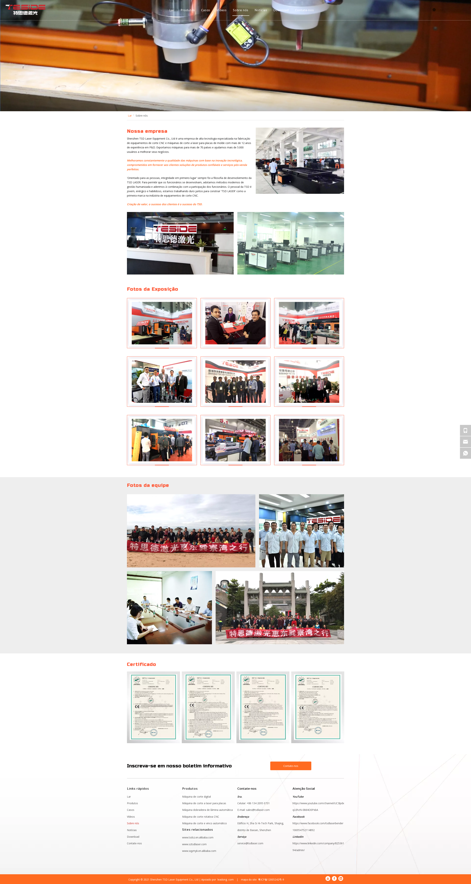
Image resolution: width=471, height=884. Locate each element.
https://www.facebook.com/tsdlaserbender (318, 823)
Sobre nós (240, 10)
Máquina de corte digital (196, 796)
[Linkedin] (340, 878)
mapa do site (249, 879)
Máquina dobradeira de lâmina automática (207, 810)
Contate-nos (304, 10)
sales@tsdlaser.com (258, 810)
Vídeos (221, 10)
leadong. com (225, 879)
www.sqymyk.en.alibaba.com (199, 851)
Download (281, 10)
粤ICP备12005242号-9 (271, 879)
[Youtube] (327, 878)
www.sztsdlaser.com (194, 844)
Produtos (188, 10)
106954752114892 (304, 830)
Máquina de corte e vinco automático (204, 823)
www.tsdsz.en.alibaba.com (197, 837)
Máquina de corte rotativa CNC (200, 816)
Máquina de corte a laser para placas (204, 803)
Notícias (261, 10)
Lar (171, 10)
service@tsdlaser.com (250, 843)
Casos (205, 10)
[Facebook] (334, 878)
